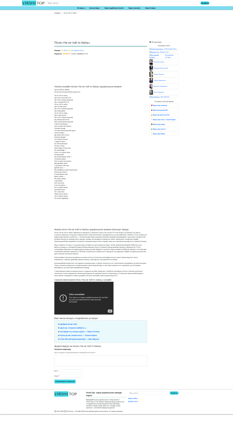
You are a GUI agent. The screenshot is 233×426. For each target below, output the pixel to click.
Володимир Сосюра (169, 56)
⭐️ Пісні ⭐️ (65, 50)
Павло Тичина (159, 74)
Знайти (205, 3)
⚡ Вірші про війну (158, 134)
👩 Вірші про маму (158, 124)
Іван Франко (165, 97)
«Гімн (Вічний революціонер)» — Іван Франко (79, 339)
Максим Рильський (161, 68)
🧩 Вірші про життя (158, 129)
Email (56, 376)
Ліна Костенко (159, 62)
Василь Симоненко (160, 86)
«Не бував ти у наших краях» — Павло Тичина (79, 331)
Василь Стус (164, 52)
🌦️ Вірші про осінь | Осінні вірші (163, 120)
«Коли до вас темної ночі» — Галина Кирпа (78, 335)
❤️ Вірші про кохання (159, 105)
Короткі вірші (150, 8)
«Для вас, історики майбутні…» (73, 328)
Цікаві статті (133, 401)
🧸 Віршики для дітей (159, 110)
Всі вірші (80, 8)
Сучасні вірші (94, 8)
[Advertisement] (109, 28)
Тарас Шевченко (160, 80)
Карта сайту (132, 398)
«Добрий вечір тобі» (68, 324)
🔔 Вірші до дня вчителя (160, 115)
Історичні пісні (78, 50)
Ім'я (56, 371)
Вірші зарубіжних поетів (114, 8)
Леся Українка (159, 92)
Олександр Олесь (170, 49)
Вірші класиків (134, 8)
